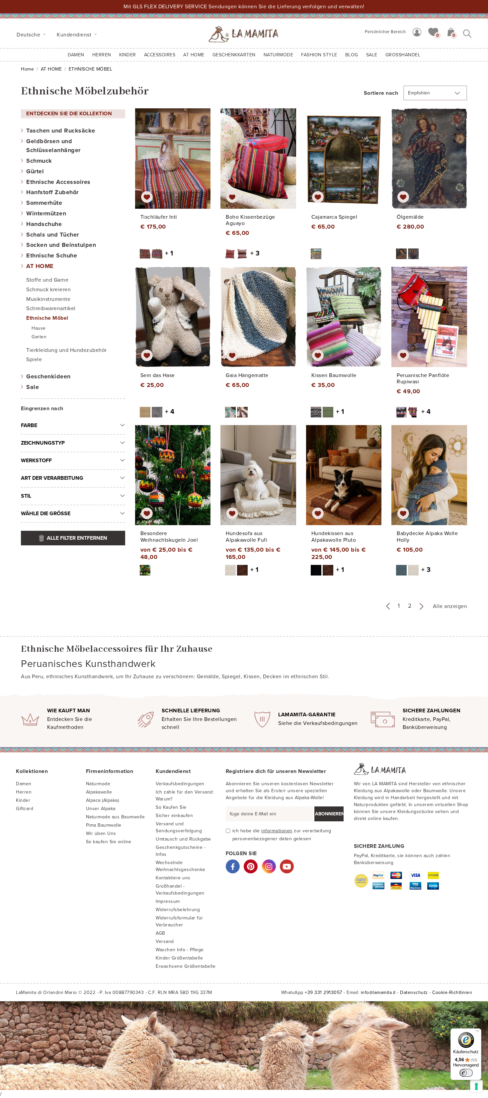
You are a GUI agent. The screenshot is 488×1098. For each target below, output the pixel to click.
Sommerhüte (44, 202)
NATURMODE (278, 55)
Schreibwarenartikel (51, 308)
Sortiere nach (381, 93)
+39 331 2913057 (323, 992)
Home (27, 69)
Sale (32, 387)
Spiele (34, 359)
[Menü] (477, 1032)
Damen (76, 55)
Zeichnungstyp (43, 443)
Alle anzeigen (450, 606)
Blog (351, 55)
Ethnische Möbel (47, 318)
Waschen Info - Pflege (180, 950)
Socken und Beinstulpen (61, 244)
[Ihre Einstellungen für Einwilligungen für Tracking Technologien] (476, 1086)
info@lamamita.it (378, 992)
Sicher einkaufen (174, 815)
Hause (39, 328)
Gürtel (35, 171)
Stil (26, 496)
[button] (433, 31)
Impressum (168, 901)
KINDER (127, 55)
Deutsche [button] (29, 34)
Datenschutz (414, 992)
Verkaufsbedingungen (180, 784)
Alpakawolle (99, 792)
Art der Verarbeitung (52, 478)
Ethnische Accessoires (58, 182)
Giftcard (24, 808)
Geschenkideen (48, 376)
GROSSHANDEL (403, 55)
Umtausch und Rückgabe (183, 839)
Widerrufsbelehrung (178, 909)
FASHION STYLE (319, 55)
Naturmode (98, 784)
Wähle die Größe (45, 513)
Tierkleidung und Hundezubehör (66, 350)
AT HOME (193, 55)
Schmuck (39, 160)
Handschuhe (44, 224)
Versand (165, 941)
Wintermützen (46, 213)
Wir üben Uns (101, 833)
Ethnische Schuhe (51, 255)
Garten (39, 337)
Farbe (29, 425)
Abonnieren (329, 814)
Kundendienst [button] (75, 34)
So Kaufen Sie (171, 807)
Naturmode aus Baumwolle (115, 817)
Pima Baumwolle (104, 825)
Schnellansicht (177, 164)
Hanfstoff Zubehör (52, 192)
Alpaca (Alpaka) (102, 800)
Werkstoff (36, 460)
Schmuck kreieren (48, 289)
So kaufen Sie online (108, 842)
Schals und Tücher (52, 234)
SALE (371, 55)
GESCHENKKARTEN (234, 55)
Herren (101, 55)
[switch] (466, 1073)
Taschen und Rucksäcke (60, 130)
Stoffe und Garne (47, 280)
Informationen (276, 831)
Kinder (23, 800)
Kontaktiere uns (173, 878)
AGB (160, 933)
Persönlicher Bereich (385, 31)
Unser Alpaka (101, 808)
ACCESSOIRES (160, 55)
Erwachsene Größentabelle (185, 966)
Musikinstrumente (48, 299)
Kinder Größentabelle (179, 958)
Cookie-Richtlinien (452, 992)
